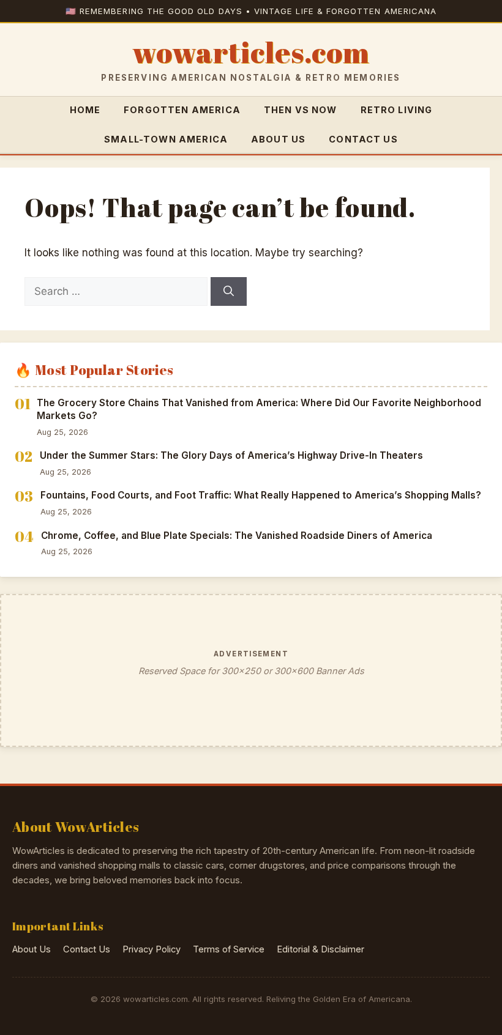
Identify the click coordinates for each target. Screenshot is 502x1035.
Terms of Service (228, 949)
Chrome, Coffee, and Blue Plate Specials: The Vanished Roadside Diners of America (236, 535)
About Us (278, 139)
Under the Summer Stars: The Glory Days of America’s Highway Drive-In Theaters (231, 455)
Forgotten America (182, 110)
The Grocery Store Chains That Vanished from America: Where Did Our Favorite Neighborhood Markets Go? (259, 409)
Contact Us (363, 139)
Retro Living (397, 110)
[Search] (229, 291)
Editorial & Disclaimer (320, 949)
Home (85, 110)
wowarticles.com (250, 52)
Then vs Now (300, 110)
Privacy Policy (151, 949)
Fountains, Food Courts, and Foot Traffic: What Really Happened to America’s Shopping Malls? (260, 495)
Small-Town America (166, 139)
